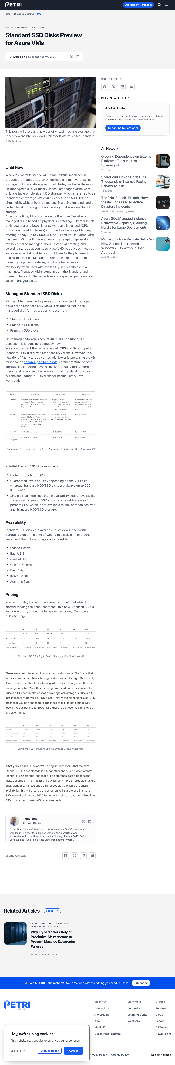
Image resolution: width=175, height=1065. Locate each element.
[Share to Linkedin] (83, 855)
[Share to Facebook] (65, 855)
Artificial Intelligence (44, 926)
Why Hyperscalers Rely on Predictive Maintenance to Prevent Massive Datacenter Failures (53, 939)
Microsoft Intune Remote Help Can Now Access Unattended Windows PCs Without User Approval (127, 246)
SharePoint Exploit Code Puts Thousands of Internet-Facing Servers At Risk (124, 181)
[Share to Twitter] (74, 855)
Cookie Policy (17, 1050)
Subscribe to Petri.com (138, 4)
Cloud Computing (24, 13)
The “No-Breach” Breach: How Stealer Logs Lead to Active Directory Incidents (124, 202)
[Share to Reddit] (92, 855)
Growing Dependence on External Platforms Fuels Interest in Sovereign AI (126, 160)
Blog (8, 13)
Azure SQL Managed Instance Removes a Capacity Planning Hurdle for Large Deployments (124, 222)
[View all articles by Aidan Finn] (14, 821)
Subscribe (141, 983)
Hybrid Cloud (62, 923)
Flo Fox (35, 954)
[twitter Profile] (71, 56)
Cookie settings (161, 1054)
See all (50, 910)
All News (108, 148)
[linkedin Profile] (77, 56)
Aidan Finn (33, 56)
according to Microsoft (40, 362)
